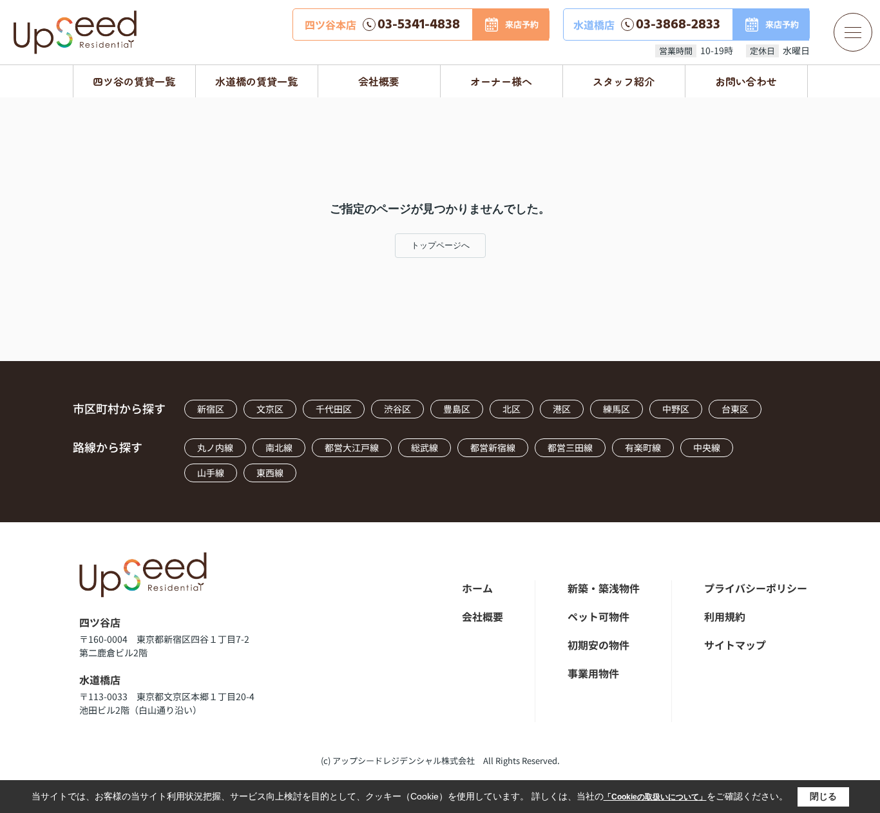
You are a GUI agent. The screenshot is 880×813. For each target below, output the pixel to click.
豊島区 (456, 408)
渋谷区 (397, 408)
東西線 (269, 472)
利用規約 (724, 616)
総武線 (424, 447)
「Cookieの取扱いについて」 (655, 796)
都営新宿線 (492, 447)
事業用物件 (593, 673)
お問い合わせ (746, 81)
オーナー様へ (501, 81)
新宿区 (210, 408)
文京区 (269, 408)
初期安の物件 (598, 644)
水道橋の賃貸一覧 (256, 81)
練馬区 (616, 408)
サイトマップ (735, 644)
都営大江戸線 (352, 447)
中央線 (706, 447)
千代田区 (334, 408)
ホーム (477, 588)
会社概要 (378, 81)
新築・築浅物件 (604, 588)
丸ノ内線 (215, 447)
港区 (562, 408)
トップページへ (440, 245)
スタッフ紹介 (624, 81)
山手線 (210, 472)
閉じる (823, 796)
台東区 (735, 408)
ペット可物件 (598, 616)
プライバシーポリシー (755, 588)
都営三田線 (570, 447)
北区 (511, 408)
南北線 (278, 447)
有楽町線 (643, 447)
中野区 (675, 408)
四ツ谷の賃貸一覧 (134, 81)
